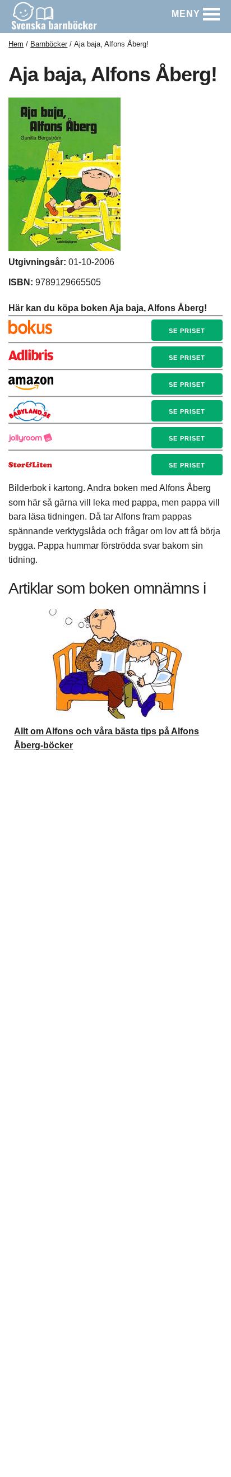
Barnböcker (48, 44)
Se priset (187, 330)
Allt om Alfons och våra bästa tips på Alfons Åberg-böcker (106, 738)
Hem (16, 44)
